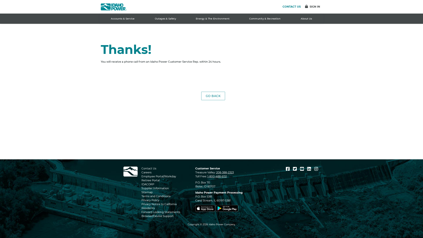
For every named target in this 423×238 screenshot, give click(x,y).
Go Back (213, 96)
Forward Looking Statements (160, 212)
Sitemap (147, 192)
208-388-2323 (225, 172)
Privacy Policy (150, 200)
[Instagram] (316, 169)
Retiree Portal (150, 180)
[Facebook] (288, 169)
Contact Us (148, 168)
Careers (146, 172)
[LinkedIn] (309, 169)
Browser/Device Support (157, 216)
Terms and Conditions (156, 196)
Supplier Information (155, 188)
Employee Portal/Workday (158, 176)
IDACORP (147, 184)
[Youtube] (302, 169)
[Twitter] (295, 169)
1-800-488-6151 (217, 176)
